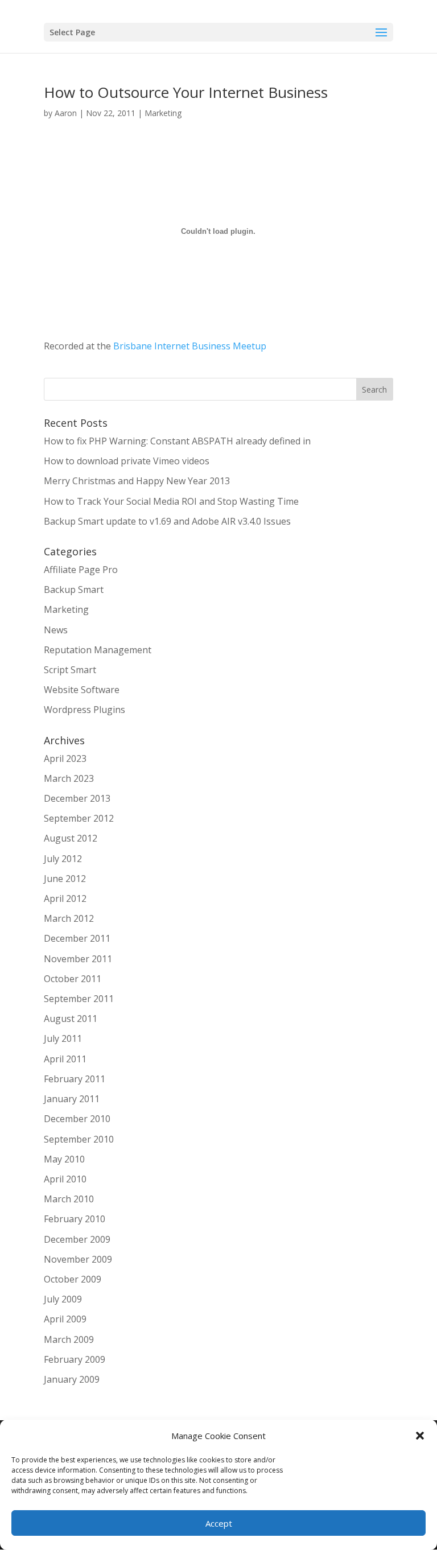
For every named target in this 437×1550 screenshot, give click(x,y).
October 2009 (72, 1279)
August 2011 (70, 1018)
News (56, 630)
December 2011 (77, 938)
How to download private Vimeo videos (126, 461)
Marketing (163, 113)
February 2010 (74, 1219)
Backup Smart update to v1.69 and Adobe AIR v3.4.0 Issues (167, 521)
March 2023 (69, 778)
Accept (218, 1523)
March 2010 (69, 1199)
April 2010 (65, 1179)
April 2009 (65, 1319)
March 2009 (69, 1339)
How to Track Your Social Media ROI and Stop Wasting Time (171, 501)
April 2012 (65, 898)
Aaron (66, 113)
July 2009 (63, 1299)
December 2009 (77, 1239)
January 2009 (72, 1379)
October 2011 (72, 978)
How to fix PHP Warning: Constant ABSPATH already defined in (177, 441)
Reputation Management (97, 650)
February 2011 (74, 1079)
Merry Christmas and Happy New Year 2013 (137, 481)
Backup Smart (74, 589)
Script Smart (70, 669)
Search (374, 389)
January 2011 (72, 1099)
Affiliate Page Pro (81, 569)
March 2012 (69, 918)
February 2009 (74, 1359)
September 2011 (79, 998)
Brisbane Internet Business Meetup (189, 346)
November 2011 (78, 959)
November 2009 (78, 1259)
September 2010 (79, 1139)
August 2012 (70, 838)
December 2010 (77, 1118)
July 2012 (63, 858)
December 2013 (77, 798)
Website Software (81, 689)
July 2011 (63, 1038)
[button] (420, 1435)
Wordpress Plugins (84, 709)
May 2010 (64, 1159)
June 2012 (65, 878)
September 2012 (79, 818)
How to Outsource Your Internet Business (186, 92)
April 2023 (65, 758)
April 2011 (65, 1059)
